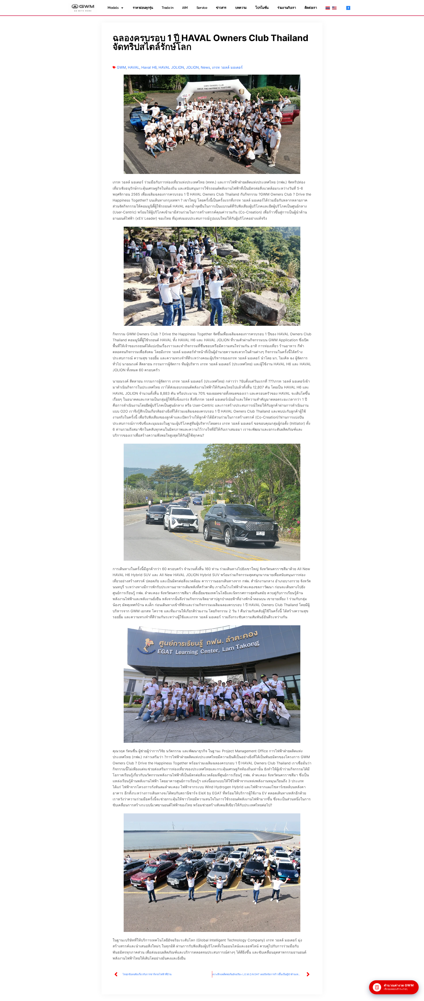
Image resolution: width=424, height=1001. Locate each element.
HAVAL (133, 67)
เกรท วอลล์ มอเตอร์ (227, 67)
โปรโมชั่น (261, 8)
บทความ (241, 8)
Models (113, 8)
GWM (121, 67)
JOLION (192, 67)
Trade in (167, 8)
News (205, 67)
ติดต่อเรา (311, 8)
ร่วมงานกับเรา (286, 8)
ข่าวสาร (221, 8)
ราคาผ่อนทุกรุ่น (143, 8)
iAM (185, 8)
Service (202, 8)
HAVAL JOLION (171, 67)
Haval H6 (149, 67)
